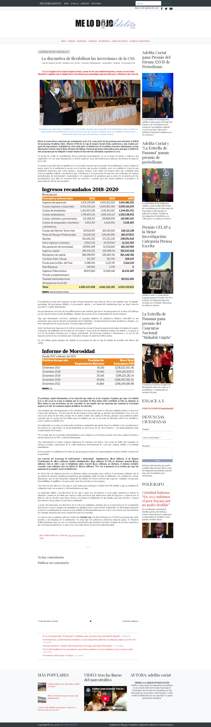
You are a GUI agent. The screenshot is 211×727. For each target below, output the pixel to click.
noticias (71, 41)
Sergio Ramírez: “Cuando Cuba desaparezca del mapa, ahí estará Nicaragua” (78, 645)
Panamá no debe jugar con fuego (59, 655)
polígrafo (85, 3)
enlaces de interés (120, 41)
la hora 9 (75, 3)
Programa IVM (128, 63)
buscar (167, 3)
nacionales (81, 41)
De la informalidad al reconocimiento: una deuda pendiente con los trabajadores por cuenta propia (88, 649)
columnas (92, 41)
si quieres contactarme (140, 41)
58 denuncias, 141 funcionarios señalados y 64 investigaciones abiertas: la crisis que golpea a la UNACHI (90, 639)
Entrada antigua (130, 621)
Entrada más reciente (48, 621)
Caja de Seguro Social (51, 63)
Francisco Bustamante (91, 63)
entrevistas (96, 3)
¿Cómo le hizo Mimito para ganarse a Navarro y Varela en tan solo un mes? (57, 708)
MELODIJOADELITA (50, 3)
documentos (104, 41)
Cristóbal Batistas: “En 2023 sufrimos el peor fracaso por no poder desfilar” (156, 498)
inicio (66, 3)
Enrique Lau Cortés (71, 63)
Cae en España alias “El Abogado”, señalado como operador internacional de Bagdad (82, 636)
